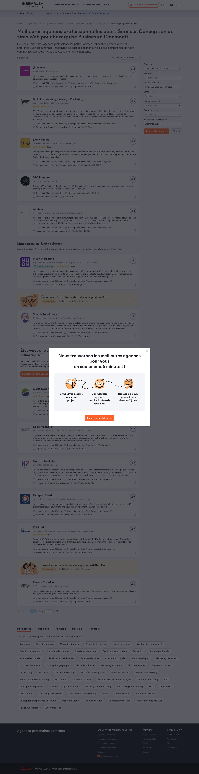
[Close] (147, 351)
